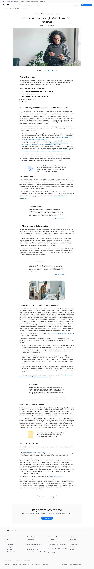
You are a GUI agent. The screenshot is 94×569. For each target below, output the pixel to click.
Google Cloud (73, 544)
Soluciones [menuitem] (21, 1)
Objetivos (13, 4)
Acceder (77, 5)
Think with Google (30, 542)
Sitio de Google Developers (55, 542)
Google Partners (52, 539)
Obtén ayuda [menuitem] (42, 1)
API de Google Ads (52, 552)
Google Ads (7, 539)
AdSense (72, 547)
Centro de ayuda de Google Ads (34, 544)
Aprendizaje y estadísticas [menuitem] (32, 1)
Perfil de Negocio (9, 547)
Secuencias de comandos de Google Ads (57, 545)
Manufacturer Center (10, 552)
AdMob (72, 549)
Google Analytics (9, 549)
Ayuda (65, 564)
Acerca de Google (16, 564)
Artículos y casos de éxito (35, 4)
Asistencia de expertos (47, 4)
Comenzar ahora (86, 5)
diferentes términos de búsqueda (63, 333)
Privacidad (37, 564)
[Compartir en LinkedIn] (52, 70)
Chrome (72, 542)
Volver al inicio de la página (48, 497)
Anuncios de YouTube (10, 542)
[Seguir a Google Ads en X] (15, 530)
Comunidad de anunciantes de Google (35, 552)
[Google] (7, 564)
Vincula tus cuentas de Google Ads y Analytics (34, 452)
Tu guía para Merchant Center (33, 547)
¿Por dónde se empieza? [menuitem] (12, 1)
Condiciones (45, 564)
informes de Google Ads (55, 476)
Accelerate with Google (32, 539)
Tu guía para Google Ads (32, 549)
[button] (56, 70)
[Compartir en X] (45, 70)
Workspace (73, 539)
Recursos (6, 8)
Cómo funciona (19, 4)
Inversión (26, 4)
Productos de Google (28, 564)
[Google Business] (3, 2)
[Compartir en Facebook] (48, 70)
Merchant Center (9, 544)
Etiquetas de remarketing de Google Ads (57, 549)
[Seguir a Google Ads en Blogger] (12, 530)
